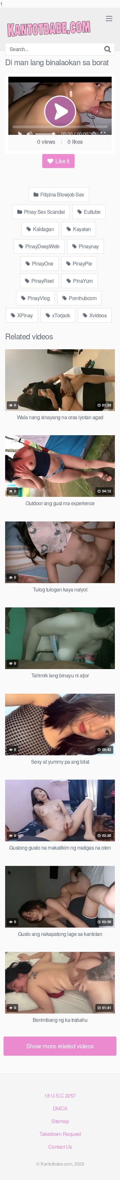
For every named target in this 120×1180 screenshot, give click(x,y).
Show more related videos (60, 1045)
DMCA (60, 1108)
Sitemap (60, 1121)
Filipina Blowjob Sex (61, 194)
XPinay (24, 315)
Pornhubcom (82, 298)
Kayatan (81, 229)
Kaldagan (43, 229)
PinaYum (82, 280)
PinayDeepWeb (42, 246)
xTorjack (60, 315)
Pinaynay (88, 246)
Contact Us (60, 1146)
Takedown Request (60, 1134)
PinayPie (81, 263)
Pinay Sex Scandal (44, 211)
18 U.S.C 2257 (60, 1095)
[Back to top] (109, 1168)
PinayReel (42, 280)
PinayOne (42, 263)
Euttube (91, 211)
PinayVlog (38, 298)
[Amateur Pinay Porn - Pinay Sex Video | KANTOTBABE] (53, 28)
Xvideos (97, 315)
